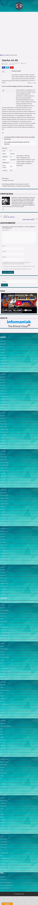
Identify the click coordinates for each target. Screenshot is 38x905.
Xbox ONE (2, 866)
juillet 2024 (3, 410)
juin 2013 (2, 536)
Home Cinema (3, 704)
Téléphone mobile (5, 833)
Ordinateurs (3, 773)
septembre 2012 (4, 558)
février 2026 (3, 357)
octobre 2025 (3, 368)
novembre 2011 (4, 586)
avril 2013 (2, 539)
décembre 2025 (4, 363)
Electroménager (4, 668)
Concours (2, 651)
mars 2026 (3, 355)
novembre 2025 (4, 366)
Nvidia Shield (3, 764)
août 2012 (2, 561)
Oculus (2, 770)
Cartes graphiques (5, 632)
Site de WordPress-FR (5, 888)
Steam (2, 817)
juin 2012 (2, 567)
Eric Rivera (5, 63)
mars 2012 (3, 575)
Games (7, 55)
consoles (2, 654)
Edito (1, 665)
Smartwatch (3, 806)
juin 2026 (2, 346)
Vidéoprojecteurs (4, 858)
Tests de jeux (3, 841)
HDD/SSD (2, 701)
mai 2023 (2, 448)
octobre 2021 (3, 501)
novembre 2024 (4, 399)
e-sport (2, 660)
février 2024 (3, 424)
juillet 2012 (3, 564)
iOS (1, 707)
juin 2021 (2, 512)
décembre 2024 (4, 396)
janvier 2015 (3, 517)
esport (2, 676)
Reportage (3, 795)
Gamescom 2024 (4, 690)
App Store (2, 607)
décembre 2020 (4, 514)
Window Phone (4, 861)
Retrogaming (3, 800)
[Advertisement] (19, 33)
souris (1, 808)
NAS (1, 751)
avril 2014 (2, 520)
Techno (2, 828)
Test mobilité (3, 839)
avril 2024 (2, 418)
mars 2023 (3, 454)
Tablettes (2, 822)
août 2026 (2, 341)
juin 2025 (2, 379)
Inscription (3, 877)
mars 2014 (3, 523)
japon (1, 709)
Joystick (2, 712)
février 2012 (3, 578)
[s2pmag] (19, 5)
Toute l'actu (3, 847)
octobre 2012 (3, 556)
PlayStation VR (3, 786)
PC (1, 778)
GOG (1, 693)
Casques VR (3, 638)
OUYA (1, 775)
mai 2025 (2, 382)
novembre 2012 (4, 553)
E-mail (4, 251)
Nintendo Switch (4, 759)
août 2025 (2, 374)
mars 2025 (3, 388)
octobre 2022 (3, 468)
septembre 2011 (4, 591)
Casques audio (4, 635)
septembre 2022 (4, 470)
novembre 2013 (4, 528)
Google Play (3, 698)
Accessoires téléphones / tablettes (9, 602)
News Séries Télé (4, 756)
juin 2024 (2, 413)
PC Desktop (3, 784)
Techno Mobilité (4, 830)
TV (1, 850)
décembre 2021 (4, 495)
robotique (2, 803)
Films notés (3, 682)
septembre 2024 (4, 404)
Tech (1, 825)
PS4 (1, 789)
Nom (3, 246)
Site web (4, 257)
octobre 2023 (3, 435)
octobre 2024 (3, 401)
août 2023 (2, 440)
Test (1, 836)
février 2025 (3, 390)
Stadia (2, 814)
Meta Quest (3, 740)
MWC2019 (2, 748)
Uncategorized (4, 852)
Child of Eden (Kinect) (28, 219)
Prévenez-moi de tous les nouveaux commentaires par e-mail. (19, 266)
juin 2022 (2, 479)
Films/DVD (3, 685)
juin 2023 (2, 446)
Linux (1, 718)
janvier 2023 (3, 459)
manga (2, 737)
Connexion (3, 879)
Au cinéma (3, 616)
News (1, 753)
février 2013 (3, 545)
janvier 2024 (3, 426)
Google (2, 696)
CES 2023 (2, 640)
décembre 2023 (4, 429)
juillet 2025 (3, 377)
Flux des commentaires (6, 885)
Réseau (2, 797)
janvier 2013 (3, 547)
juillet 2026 (3, 344)
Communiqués (4, 649)
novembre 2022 (4, 465)
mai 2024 (2, 415)
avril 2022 (2, 484)
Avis (1, 624)
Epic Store (2, 673)
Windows (2, 863)
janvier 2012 (3, 580)
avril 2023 (2, 451)
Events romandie (4, 679)
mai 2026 (2, 349)
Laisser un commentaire (9, 64)
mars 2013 (3, 542)
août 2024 (2, 407)
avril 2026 (2, 352)
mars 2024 (3, 421)
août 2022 (2, 473)
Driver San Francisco (9, 216)
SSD (1, 811)
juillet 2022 (3, 476)
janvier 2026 (3, 360)
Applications (3, 613)
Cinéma (2, 643)
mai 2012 (2, 569)
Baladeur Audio (4, 627)
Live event (2, 723)
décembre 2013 (4, 525)
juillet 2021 (3, 509)
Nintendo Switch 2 (4, 762)
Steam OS (2, 819)
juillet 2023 (3, 443)
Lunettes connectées (5, 726)
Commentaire (6, 230)
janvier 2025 (3, 393)
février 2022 (3, 490)
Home (3, 55)
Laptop (2, 715)
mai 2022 (2, 481)
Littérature (3, 720)
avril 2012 (2, 572)
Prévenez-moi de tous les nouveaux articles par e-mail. (17, 269)
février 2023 (3, 457)
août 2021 (2, 506)
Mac (1, 729)
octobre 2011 (3, 589)
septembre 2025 (4, 371)
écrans (2, 662)
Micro (1, 742)
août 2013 (2, 534)
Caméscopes (3, 629)
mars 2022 (3, 487)
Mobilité (2, 745)
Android (2, 605)
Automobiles (3, 621)
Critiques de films (4, 657)
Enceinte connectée (5, 671)
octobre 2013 (3, 531)
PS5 (1, 792)
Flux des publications (5, 882)
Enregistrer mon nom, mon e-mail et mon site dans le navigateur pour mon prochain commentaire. (16, 263)
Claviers (2, 646)
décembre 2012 (4, 550)
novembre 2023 (4, 432)
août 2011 (2, 594)
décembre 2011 (4, 583)
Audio (1, 618)
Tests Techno (3, 844)
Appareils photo (4, 610)
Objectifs (2, 767)
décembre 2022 (4, 462)
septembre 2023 (4, 437)
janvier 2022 (3, 492)
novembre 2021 (4, 498)
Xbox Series (3, 869)
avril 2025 (2, 385)
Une (1, 855)
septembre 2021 (4, 503)
